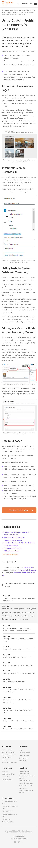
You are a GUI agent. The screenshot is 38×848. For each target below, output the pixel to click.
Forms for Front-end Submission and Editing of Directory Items (18, 689)
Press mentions (24, 755)
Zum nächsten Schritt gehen (18, 510)
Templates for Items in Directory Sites (16, 648)
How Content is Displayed (13, 548)
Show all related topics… (10, 554)
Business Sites (6, 819)
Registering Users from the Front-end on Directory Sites (17, 699)
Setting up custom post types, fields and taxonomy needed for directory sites (17, 628)
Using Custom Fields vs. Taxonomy (16, 619)
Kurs (9, 10)
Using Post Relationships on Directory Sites (18, 719)
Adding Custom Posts (11, 551)
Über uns (4, 771)
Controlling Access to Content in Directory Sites (17, 710)
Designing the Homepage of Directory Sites (18, 664)
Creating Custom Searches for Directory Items (19, 672)
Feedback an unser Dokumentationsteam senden (19, 584)
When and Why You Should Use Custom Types (19, 616)
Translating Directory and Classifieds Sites (17, 727)
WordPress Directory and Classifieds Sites (23, 10)
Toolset (8, 3)
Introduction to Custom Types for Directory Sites (15, 12)
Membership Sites (7, 822)
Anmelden (24, 4)
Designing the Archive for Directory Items (17, 656)
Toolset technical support (27, 570)
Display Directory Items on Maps (14, 680)
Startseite (4, 10)
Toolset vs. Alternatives (9, 763)
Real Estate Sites (7, 811)
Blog (20, 750)
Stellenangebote (7, 780)
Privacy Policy (6, 777)
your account (28, 567)
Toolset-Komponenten (9, 755)
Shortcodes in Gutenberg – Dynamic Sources (26, 790)
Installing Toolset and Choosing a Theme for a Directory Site (19, 598)
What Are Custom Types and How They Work (19, 613)
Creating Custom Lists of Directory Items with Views (18, 638)
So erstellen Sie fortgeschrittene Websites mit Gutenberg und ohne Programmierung (27, 775)
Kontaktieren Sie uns (8, 774)
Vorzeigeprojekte (24, 753)
